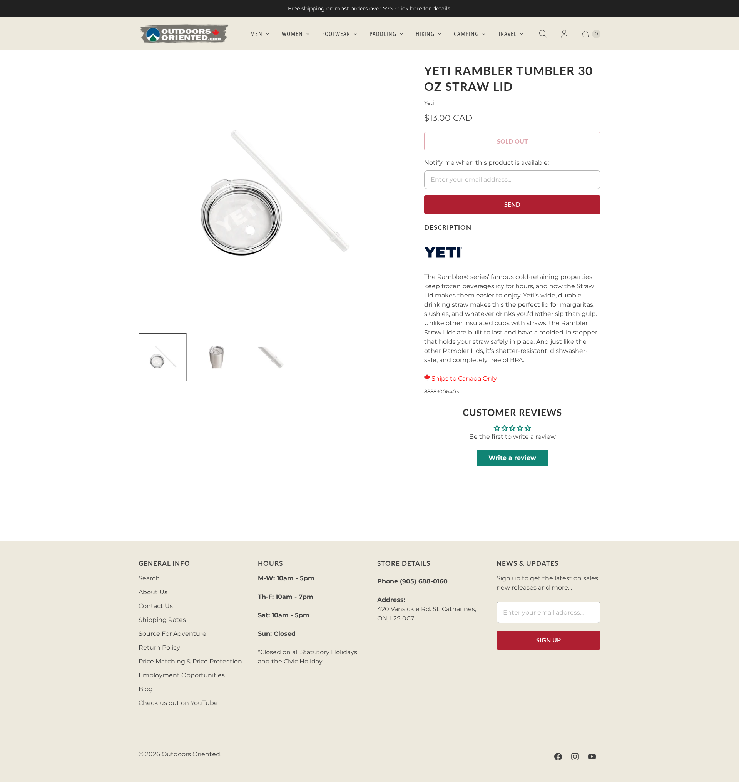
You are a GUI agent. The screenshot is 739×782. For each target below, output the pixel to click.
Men (256, 33)
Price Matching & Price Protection (190, 661)
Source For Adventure (172, 633)
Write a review (512, 457)
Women (292, 33)
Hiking (425, 33)
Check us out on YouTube (178, 703)
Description (447, 227)
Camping (466, 33)
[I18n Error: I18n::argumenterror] (162, 357)
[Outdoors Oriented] (185, 33)
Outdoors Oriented (191, 754)
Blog (146, 689)
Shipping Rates (162, 619)
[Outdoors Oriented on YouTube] (592, 757)
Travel (507, 33)
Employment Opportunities (182, 675)
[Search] (542, 34)
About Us (153, 592)
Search (149, 578)
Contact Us (156, 606)
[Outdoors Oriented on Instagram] (575, 757)
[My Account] (564, 34)
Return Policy (159, 647)
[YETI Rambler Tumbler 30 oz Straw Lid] (271, 195)
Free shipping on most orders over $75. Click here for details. (369, 8)
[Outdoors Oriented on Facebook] (558, 757)
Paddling (383, 33)
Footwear (336, 33)
